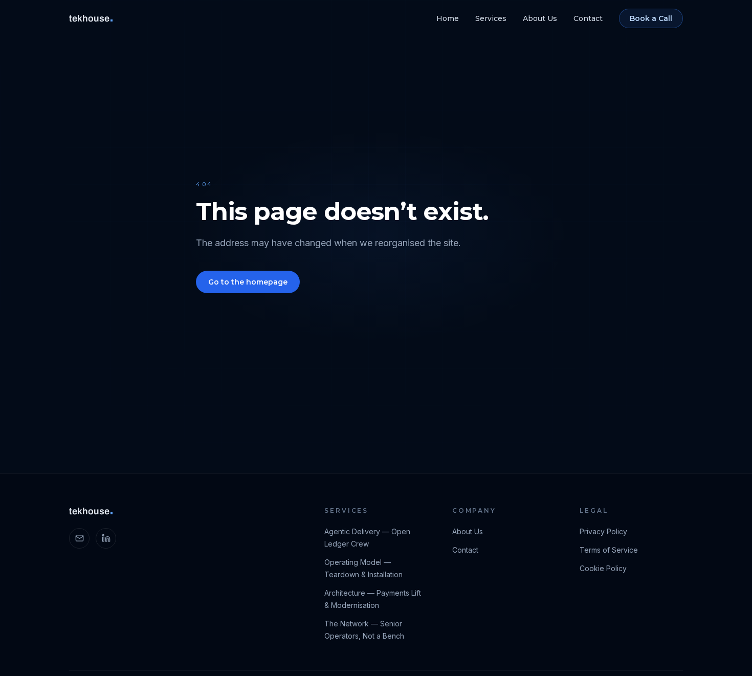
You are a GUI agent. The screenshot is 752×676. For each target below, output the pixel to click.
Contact (588, 18)
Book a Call (651, 18)
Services (490, 18)
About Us (540, 18)
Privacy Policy (603, 531)
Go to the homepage (247, 282)
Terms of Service (609, 550)
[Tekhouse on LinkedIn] (106, 538)
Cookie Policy (603, 568)
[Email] (79, 538)
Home (447, 18)
